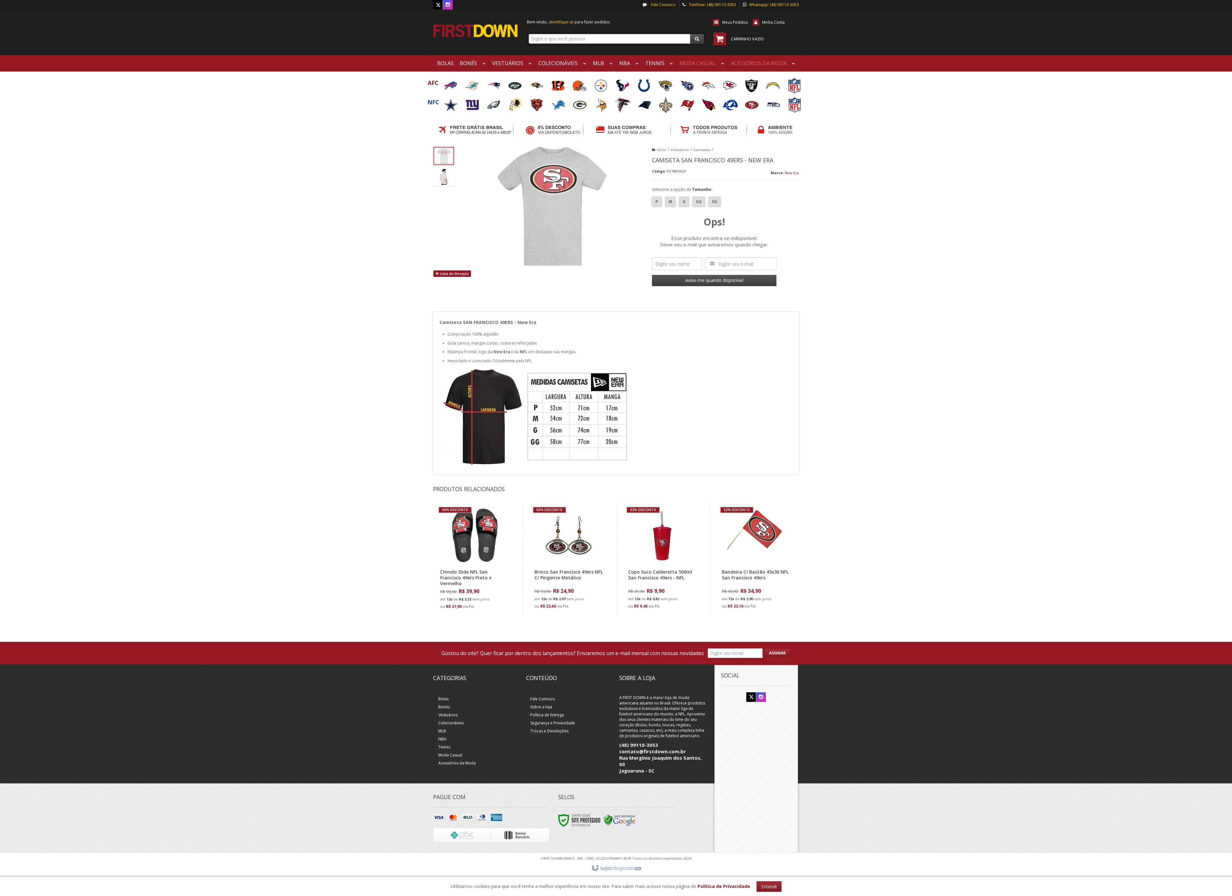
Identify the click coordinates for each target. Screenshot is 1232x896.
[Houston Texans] (623, 84)
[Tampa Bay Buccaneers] (687, 103)
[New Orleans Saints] (666, 103)
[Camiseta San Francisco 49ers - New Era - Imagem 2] (443, 176)
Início (661, 149)
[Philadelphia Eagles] (494, 103)
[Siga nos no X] (438, 5)
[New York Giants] (472, 103)
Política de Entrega (547, 715)
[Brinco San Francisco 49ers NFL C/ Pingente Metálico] (569, 559)
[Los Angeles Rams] (730, 103)
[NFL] (794, 84)
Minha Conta (773, 22)
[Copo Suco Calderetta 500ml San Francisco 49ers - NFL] (662, 559)
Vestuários (680, 149)
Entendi (769, 886)
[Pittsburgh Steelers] (601, 84)
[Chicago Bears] (537, 103)
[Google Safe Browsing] (619, 820)
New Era (792, 172)
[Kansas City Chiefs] (730, 84)
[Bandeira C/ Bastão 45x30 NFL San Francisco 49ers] (756, 559)
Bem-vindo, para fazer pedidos (568, 22)
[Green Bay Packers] (580, 103)
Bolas (443, 699)
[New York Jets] (515, 84)
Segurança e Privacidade (552, 723)
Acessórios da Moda (457, 763)
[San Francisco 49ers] (752, 103)
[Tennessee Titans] (687, 84)
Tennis (444, 747)
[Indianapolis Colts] (644, 84)
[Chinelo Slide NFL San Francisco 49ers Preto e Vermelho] (474, 559)
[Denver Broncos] (709, 84)
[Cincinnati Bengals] (558, 84)
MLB (442, 731)
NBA (442, 739)
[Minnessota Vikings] (601, 103)
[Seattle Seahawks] (773, 103)
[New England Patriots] (494, 84)
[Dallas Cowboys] (451, 103)
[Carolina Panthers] (644, 103)
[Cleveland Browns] (580, 84)
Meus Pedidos (735, 22)
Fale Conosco (663, 4)
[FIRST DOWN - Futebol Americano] (475, 31)
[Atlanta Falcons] (623, 103)
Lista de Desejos (454, 273)
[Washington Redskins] (515, 103)
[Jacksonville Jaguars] (666, 84)
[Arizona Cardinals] (709, 103)
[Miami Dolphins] (472, 84)
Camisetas (701, 149)
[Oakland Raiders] (752, 84)
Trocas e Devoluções (549, 731)
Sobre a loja (541, 707)
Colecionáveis (451, 723)
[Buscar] (697, 39)
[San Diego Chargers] (773, 84)
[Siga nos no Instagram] (448, 5)
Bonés (444, 707)
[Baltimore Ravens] (537, 84)
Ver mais (478, 585)
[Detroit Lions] (558, 103)
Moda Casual (450, 755)
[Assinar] (777, 653)
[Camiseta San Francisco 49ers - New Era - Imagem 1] (443, 156)
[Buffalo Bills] (451, 84)
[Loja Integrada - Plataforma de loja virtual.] (616, 868)
